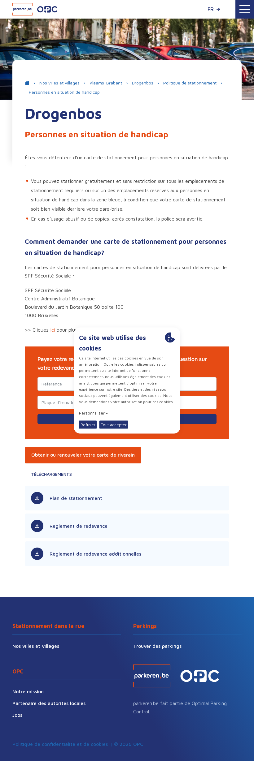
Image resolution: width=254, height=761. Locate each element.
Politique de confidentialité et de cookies (60, 744)
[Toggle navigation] (244, 9)
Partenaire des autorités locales (48, 703)
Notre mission (28, 691)
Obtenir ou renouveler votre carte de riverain (83, 455)
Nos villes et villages (59, 82)
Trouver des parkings (157, 646)
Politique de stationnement (190, 82)
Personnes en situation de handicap (64, 92)
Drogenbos (142, 82)
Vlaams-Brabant (106, 82)
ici (52, 330)
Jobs (17, 715)
